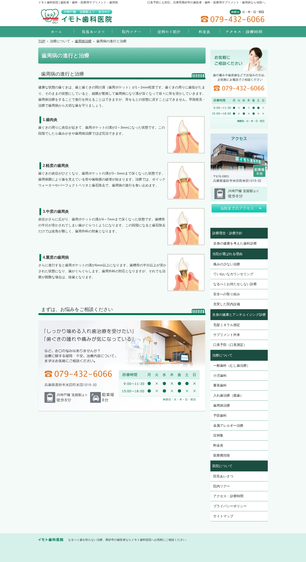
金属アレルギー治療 (228, 425)
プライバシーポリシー (230, 506)
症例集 (218, 435)
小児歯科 (220, 375)
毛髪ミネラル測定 (226, 325)
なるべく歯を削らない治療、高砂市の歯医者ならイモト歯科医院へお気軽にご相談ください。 (128, 539)
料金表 (218, 445)
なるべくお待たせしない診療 (235, 284)
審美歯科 (220, 385)
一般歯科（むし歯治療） (231, 365)
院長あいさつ (223, 476)
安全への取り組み (226, 294)
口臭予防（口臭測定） (230, 345)
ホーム (56, 31)
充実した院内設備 (226, 304)
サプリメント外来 (226, 335)
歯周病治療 (221, 405)
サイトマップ (223, 516)
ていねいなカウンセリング (233, 274)
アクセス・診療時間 (228, 496)
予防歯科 (220, 415)
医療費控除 (221, 455)
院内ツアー (221, 486)
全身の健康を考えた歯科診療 (235, 243)
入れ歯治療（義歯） (228, 395)
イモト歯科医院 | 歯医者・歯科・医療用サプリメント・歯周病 (78, 2)
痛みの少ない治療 (226, 264)
